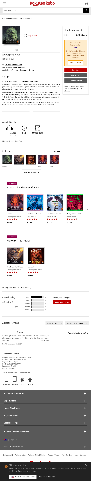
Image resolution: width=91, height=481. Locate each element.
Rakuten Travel (53, 455)
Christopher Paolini (13, 65)
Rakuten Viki (8, 455)
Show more (44, 340)
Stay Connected (11, 416)
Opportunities (10, 401)
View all (57, 151)
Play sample (32, 35)
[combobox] (54, 323)
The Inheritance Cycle (24, 70)
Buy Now (75, 70)
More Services (66, 455)
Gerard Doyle (19, 67)
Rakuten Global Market (36, 455)
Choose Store (75, 63)
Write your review (62, 302)
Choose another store (47, 477)
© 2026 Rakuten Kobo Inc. (13, 447)
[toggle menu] (4, 3)
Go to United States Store (25, 477)
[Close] (86, 465)
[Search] (86, 10)
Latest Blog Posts (12, 408)
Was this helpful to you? (77, 333)
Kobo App (18, 141)
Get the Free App (11, 423)
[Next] (87, 209)
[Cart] (86, 3)
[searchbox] (45, 10)
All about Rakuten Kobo (14, 393)
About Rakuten (80, 455)
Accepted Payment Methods (16, 431)
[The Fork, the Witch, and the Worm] (19, 163)
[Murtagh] (31, 163)
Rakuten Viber (20, 455)
